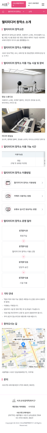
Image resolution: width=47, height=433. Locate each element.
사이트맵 (31, 407)
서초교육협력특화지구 (18, 4)
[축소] (42, 348)
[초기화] (42, 353)
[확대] (42, 344)
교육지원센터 (33, 4)
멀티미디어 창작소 (14, 12)
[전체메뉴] (43, 4)
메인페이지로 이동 (3, 11)
